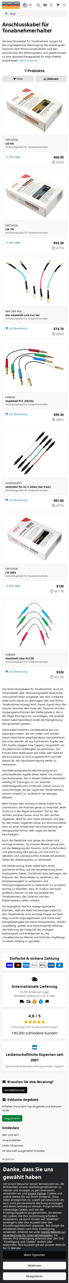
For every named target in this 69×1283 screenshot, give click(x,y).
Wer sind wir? (10, 1135)
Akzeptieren (33, 1276)
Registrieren (12, 1118)
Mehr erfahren (29, 60)
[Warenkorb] (58, 5)
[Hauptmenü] (65, 5)
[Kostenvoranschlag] (45, 5)
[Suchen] (38, 5)
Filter (20, 79)
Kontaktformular (15, 1090)
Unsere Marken (11, 1140)
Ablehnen (33, 1266)
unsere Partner (37, 1190)
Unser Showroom (12, 1145)
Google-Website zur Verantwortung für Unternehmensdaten (27, 1233)
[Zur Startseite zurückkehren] (11, 5)
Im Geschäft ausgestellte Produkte (23, 1151)
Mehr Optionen (33, 1255)
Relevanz (53, 79)
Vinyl (12, 13)
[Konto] (51, 5)
